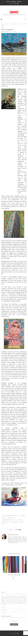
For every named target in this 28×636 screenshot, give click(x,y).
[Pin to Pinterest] (18, 529)
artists (3, 517)
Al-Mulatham (22, 515)
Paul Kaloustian (5, 522)
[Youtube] (17, 3)
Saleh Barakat (15, 522)
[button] (2, 567)
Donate (8, 1)
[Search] (25, 19)
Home (2, 23)
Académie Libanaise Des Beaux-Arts (9, 515)
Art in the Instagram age (14, 574)
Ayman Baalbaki (11, 517)
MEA (15, 519)
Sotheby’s (22, 522)
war (3, 524)
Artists (19, 23)
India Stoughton (7, 31)
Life (7, 23)
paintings (20, 519)
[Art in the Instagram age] (14, 564)
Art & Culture (13, 23)
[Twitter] (11, 3)
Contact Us (19, 1)
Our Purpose (13, 1)
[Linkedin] (15, 3)
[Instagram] (13, 633)
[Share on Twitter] (17, 529)
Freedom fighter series (7, 519)
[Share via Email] (20, 529)
